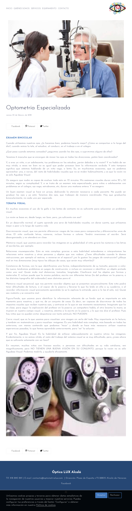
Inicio (9, 9)
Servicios (36, 9)
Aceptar (101, 495)
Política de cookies (46, 505)
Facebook (66, 483)
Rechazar (115, 495)
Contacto (63, 9)
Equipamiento (49, 9)
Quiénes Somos (22, 9)
